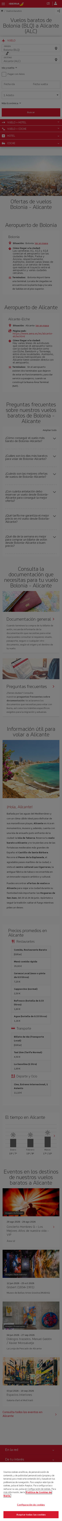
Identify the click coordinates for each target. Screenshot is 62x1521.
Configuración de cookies (31, 1504)
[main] (31, 1491)
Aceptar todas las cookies (31, 1514)
